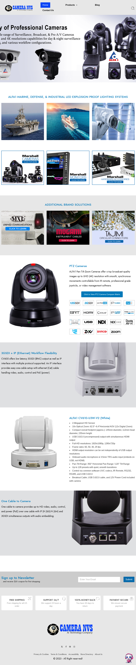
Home (45, 5)
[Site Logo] (68, 629)
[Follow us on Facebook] (66, 647)
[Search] (133, 8)
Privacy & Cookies (41, 654)
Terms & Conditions (59, 654)
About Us (98, 654)
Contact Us (48, 10)
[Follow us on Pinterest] (70, 647)
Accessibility (74, 654)
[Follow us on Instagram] (74, 647)
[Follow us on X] (62, 647)
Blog (97, 5)
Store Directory (86, 654)
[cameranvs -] (17, 8)
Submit (129, 579)
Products (70, 5)
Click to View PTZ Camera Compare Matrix (102, 294)
